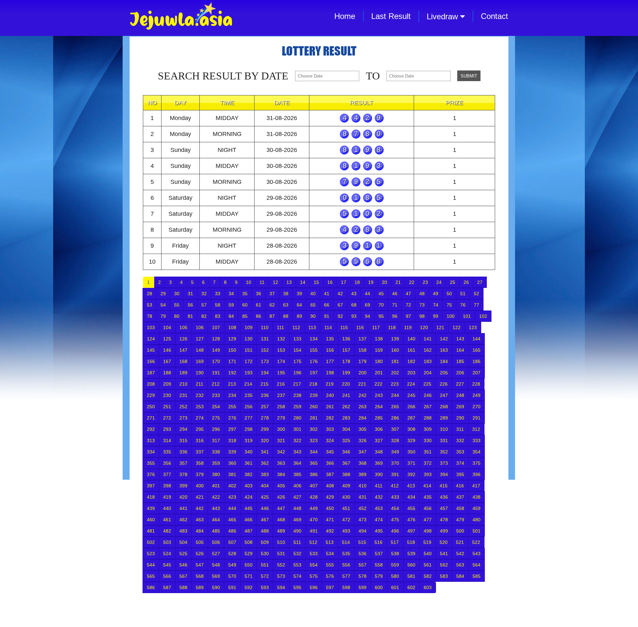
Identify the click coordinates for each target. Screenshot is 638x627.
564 (476, 564)
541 (444, 553)
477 (428, 519)
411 (378, 485)
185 (460, 361)
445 (249, 508)
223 (395, 384)
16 (330, 282)
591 (232, 587)
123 (473, 327)
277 (249, 418)
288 (428, 418)
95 (381, 316)
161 (411, 350)
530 (265, 553)
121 (440, 327)
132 (281, 338)
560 (411, 564)
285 (379, 418)
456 (428, 508)
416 (460, 485)
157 (346, 350)
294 (183, 429)
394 (444, 474)
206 (460, 372)
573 (281, 576)
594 (281, 587)
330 (428, 440)
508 (249, 542)
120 (424, 327)
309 (428, 429)
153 (281, 350)
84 (231, 316)
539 (411, 553)
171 (232, 361)
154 (297, 350)
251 (167, 406)
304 (346, 429)
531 (281, 553)
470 (314, 519)
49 (435, 293)
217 (297, 384)
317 (216, 440)
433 (395, 497)
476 (411, 519)
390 (379, 474)
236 (265, 395)
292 (151, 429)
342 (281, 451)
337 (200, 451)
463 (200, 519)
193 (249, 372)
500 (460, 531)
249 (476, 395)
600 (379, 587)
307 (395, 429)
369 (379, 463)
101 (467, 316)
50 (449, 293)
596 (314, 587)
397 (151, 485)
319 (249, 440)
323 (314, 440)
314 (167, 440)
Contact (494, 16)
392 (411, 474)
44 (367, 293)
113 (312, 327)
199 (346, 372)
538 (395, 553)
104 (167, 327)
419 (167, 497)
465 (232, 519)
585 (476, 576)
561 (428, 564)
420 (183, 497)
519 (427, 542)
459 (476, 508)
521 (460, 542)
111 (280, 327)
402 (232, 485)
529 (249, 553)
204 (428, 372)
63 (285, 305)
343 (297, 451)
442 (200, 508)
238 (297, 395)
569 (216, 576)
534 (330, 553)
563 (460, 564)
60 (245, 305)
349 (395, 451)
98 (422, 316)
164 (460, 350)
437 (460, 497)
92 (340, 316)
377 (167, 474)
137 (363, 338)
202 (395, 372)
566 (167, 576)
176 (314, 361)
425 (265, 497)
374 (460, 463)
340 (249, 451)
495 (379, 531)
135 (330, 338)
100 (451, 316)
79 (163, 316)
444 (232, 508)
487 (249, 531)
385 (297, 474)
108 (232, 327)
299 (265, 429)
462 (183, 519)
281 (314, 418)
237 (281, 395)
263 (363, 406)
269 (460, 406)
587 (167, 587)
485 (216, 531)
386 (314, 474)
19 (370, 282)
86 (258, 316)
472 (346, 519)
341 (265, 451)
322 (297, 440)
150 (232, 350)
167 (167, 361)
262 (346, 406)
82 (204, 316)
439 (151, 508)
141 (428, 338)
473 (363, 519)
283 (346, 418)
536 (363, 553)
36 (258, 293)
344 (314, 451)
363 (281, 463)
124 (151, 338)
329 (411, 440)
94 (367, 316)
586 (151, 587)
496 (395, 531)
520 (444, 542)
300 (281, 429)
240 (330, 395)
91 (326, 316)
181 (395, 361)
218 (313, 384)
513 (330, 542)
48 (422, 293)
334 (151, 451)
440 (167, 508)
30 (176, 293)
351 (428, 451)
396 (476, 474)
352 (444, 451)
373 (444, 463)
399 (183, 485)
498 (428, 531)
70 (381, 305)
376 (151, 474)
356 (167, 463)
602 (411, 587)
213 (232, 384)
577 (346, 576)
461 (167, 519)
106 (200, 327)
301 (297, 429)
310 (444, 429)
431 (363, 497)
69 (367, 305)
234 (232, 395)
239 (314, 395)
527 (216, 553)
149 (216, 350)
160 (395, 350)
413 (411, 485)
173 (265, 361)
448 (297, 508)
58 (217, 305)
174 (281, 361)
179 (363, 361)
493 (346, 531)
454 (395, 508)
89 (299, 316)
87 (272, 316)
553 (297, 564)
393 (428, 474)
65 (313, 305)
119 (408, 327)
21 (398, 282)
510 (281, 542)
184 (444, 361)
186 (476, 361)
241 (346, 395)
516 (378, 542)
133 (297, 338)
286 (395, 418)
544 (151, 564)
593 (265, 587)
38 (285, 293)
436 (444, 497)
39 (299, 293)
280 (297, 418)
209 (167, 384)
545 (167, 564)
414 (427, 485)
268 (444, 406)
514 (346, 542)
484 (200, 531)
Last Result (391, 16)
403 (249, 485)
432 (379, 497)
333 (476, 440)
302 (314, 429)
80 (176, 316)
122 (457, 327)
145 (151, 350)
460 (151, 519)
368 (363, 463)
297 (232, 429)
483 (183, 531)
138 (379, 338)
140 (411, 338)
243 (379, 395)
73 (422, 305)
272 (167, 418)
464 (216, 519)
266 (411, 406)
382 (249, 474)
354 (476, 451)
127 (200, 338)
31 (190, 293)
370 (395, 463)
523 (151, 553)
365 (314, 463)
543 (476, 553)
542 (460, 553)
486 (232, 531)
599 (363, 587)
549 (232, 564)
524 (167, 553)
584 (460, 576)
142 (444, 338)
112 (296, 327)
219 (330, 384)
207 (476, 372)
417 (476, 485)
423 (232, 497)
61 (258, 305)
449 (314, 508)
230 (167, 395)
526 (200, 553)
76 (463, 305)
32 (204, 293)
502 (151, 542)
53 (149, 305)
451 (346, 508)
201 (379, 372)
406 (297, 485)
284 (363, 418)
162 (428, 350)
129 (232, 338)
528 (232, 553)
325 (346, 440)
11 (262, 282)
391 (395, 474)
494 (363, 531)
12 (275, 282)
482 (167, 531)
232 (200, 395)
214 (248, 384)
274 (200, 418)
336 (183, 451)
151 (249, 350)
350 (411, 451)
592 (249, 587)
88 (285, 316)
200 (363, 372)
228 (476, 384)
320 (265, 440)
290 (460, 418)
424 (249, 497)
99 (435, 316)
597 (330, 587)
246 (428, 395)
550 (249, 564)
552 (281, 564)
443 (216, 508)
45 (381, 293)
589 (200, 587)
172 (249, 361)
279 (281, 418)
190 (200, 372)
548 (216, 564)
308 (411, 429)
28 (149, 293)
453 (379, 508)
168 (183, 361)
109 (249, 327)
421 (200, 497)
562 (444, 564)
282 (330, 418)
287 (411, 418)
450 (330, 508)
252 (183, 406)
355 (151, 463)
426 (281, 497)
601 (395, 587)
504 (183, 542)
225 (427, 384)
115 (344, 327)
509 (265, 542)
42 (340, 293)
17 (343, 282)
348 (379, 451)
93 (354, 316)
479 (460, 519)
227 (460, 384)
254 (216, 406)
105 (183, 327)
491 (314, 531)
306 (379, 429)
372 (428, 463)
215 (264, 384)
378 (183, 474)
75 (449, 305)
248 (460, 395)
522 (476, 542)
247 (444, 395)
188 (167, 372)
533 (314, 553)
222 (378, 384)
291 (476, 418)
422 (216, 497)
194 (265, 372)
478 (444, 519)
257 (265, 406)
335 (167, 451)
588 (183, 587)
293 (167, 429)
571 (249, 576)
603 (428, 587)
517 (395, 542)
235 (249, 395)
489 (281, 531)
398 (167, 485)
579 (379, 576)
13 (289, 282)
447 (281, 508)
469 (297, 519)
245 (411, 395)
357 (183, 463)
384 (281, 474)
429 (330, 497)
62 (272, 305)
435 (428, 497)
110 (264, 327)
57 (204, 305)
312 (476, 429)
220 (346, 384)
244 (395, 395)
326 (363, 440)
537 (379, 553)
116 (360, 327)
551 (265, 564)
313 (151, 440)
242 (363, 395)
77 (476, 305)
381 (232, 474)
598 (346, 587)
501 (476, 531)
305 (363, 429)
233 (216, 395)
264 (379, 406)
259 (297, 406)
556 (346, 564)
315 (183, 440)
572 (265, 576)
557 (363, 564)
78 (149, 316)
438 (476, 497)
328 (395, 440)
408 (330, 485)
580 (395, 576)
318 (232, 440)
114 (328, 327)
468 (281, 519)
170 (216, 361)
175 (297, 361)
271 (151, 418)
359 (216, 463)
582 (428, 576)
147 (183, 350)
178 (346, 361)
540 (428, 553)
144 (476, 338)
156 (330, 350)
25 (452, 282)
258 (281, 406)
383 (265, 474)
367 (346, 463)
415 (444, 485)
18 (357, 282)
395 (460, 474)
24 (439, 282)
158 (363, 350)
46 (394, 293)
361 (249, 463)
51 (463, 293)
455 (411, 508)
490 (297, 531)
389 (363, 474)
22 (411, 282)
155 (314, 350)
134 (314, 338)
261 (330, 406)
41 (326, 293)
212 (216, 384)
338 (216, 451)
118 (392, 327)
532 (297, 553)
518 (411, 542)
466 (249, 519)
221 (362, 384)
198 (330, 372)
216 (281, 384)
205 (444, 372)
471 (330, 519)
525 (183, 553)
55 (176, 305)
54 (163, 305)
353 (460, 451)
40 (313, 293)
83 (217, 316)
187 (151, 372)
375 (476, 463)
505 (200, 542)
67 (340, 305)
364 (297, 463)
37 (272, 293)
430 (346, 497)
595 (297, 587)
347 (363, 451)
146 (167, 350)
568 (200, 576)
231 (183, 395)
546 (183, 564)
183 (428, 361)
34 (231, 293)
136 (346, 338)
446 (265, 508)
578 (363, 576)
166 (151, 361)
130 (249, 338)
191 (216, 372)
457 (444, 508)
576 (330, 576)
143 (460, 338)
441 (183, 508)
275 (216, 418)
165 (476, 350)
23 (425, 282)
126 (183, 338)
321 (281, 440)
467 (265, 519)
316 (200, 440)
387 (330, 474)
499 (444, 531)
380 (216, 474)
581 (411, 576)
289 (444, 418)
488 (265, 531)
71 (394, 305)
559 (395, 564)
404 (265, 485)
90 (313, 316)
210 (183, 384)
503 (167, 542)
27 (479, 282)
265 (395, 406)
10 (248, 282)
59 (231, 305)
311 (460, 429)
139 (395, 338)
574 (297, 576)
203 (411, 372)
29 (163, 293)
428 (314, 497)
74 (435, 305)
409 (346, 485)
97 (408, 316)
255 (232, 406)
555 (330, 564)
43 (354, 293)
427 (297, 497)
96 (394, 316)
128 (216, 338)
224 (411, 384)
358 (200, 463)
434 (411, 497)
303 (330, 429)
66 (326, 305)
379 (200, 474)
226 (444, 384)
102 (483, 316)
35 (245, 293)
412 (395, 485)
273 (183, 418)
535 (346, 553)
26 (466, 282)
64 (299, 305)
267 (428, 406)
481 (151, 531)
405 (281, 485)
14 (302, 282)
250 (151, 406)
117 (376, 327)
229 (151, 395)
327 (379, 440)
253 (200, 406)
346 (346, 451)
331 (444, 440)
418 (151, 497)
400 (200, 485)
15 (316, 282)
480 (476, 519)
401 (216, 485)
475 (395, 519)
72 (408, 305)
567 (183, 576)
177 (330, 361)
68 (354, 305)
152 (265, 350)
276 (232, 418)
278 (265, 418)
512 (313, 542)
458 (460, 508)
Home (344, 16)
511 (297, 542)
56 (190, 305)
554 (314, 564)
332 (460, 440)
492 (330, 531)
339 (232, 451)
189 (183, 372)
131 (265, 338)
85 (245, 316)
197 (314, 372)
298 (249, 429)
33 (217, 293)
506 (216, 542)
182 (411, 361)
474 (379, 519)
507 (232, 542)
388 (346, 474)
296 (216, 429)
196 (297, 372)
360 (232, 463)
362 (265, 463)
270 (476, 406)
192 (232, 372)
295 (200, 429)
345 (330, 451)
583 (444, 576)
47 (408, 293)
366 (330, 463)
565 (151, 576)
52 (476, 293)
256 (249, 406)
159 (379, 350)
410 (363, 485)
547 (200, 564)
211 (199, 384)
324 (330, 440)
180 (379, 361)
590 (216, 587)
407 (314, 485)
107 (216, 327)
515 (362, 542)
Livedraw (443, 16)
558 (379, 564)
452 (363, 508)
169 (200, 361)
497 (411, 531)
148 (200, 350)
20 (384, 282)
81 (190, 316)
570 (232, 576)
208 (151, 384)
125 (167, 338)
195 (281, 372)
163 (444, 350)
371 (411, 463)
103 (151, 327)
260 (314, 406)
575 (314, 576)
